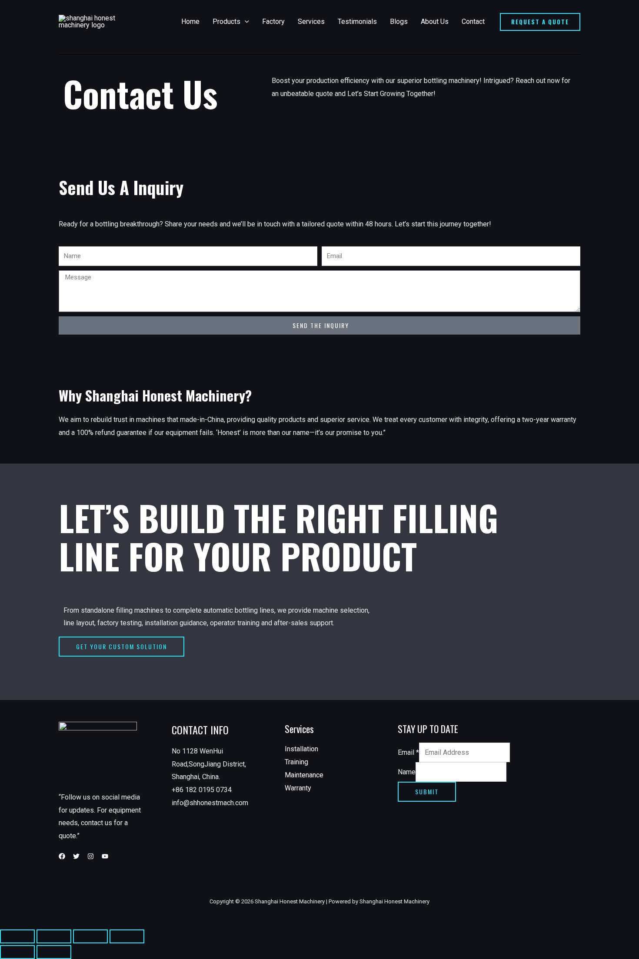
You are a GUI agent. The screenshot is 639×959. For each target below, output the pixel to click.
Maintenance (304, 775)
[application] (244, 22)
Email (408, 752)
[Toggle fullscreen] (90, 936)
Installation (301, 749)
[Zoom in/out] (127, 936)
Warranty (298, 788)
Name (407, 772)
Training (296, 762)
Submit (427, 791)
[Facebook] (62, 856)
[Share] (54, 936)
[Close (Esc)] (17, 936)
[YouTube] (105, 856)
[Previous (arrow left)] (17, 952)
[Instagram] (90, 856)
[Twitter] (76, 856)
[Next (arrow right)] (54, 952)
